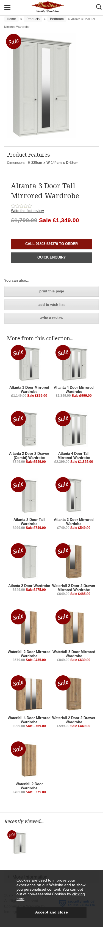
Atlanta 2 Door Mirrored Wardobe (74, 522)
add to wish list (51, 305)
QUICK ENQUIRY (51, 257)
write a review (51, 318)
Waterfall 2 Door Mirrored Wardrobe (29, 654)
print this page (51, 291)
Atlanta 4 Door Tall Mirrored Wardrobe (74, 456)
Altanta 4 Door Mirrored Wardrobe (74, 389)
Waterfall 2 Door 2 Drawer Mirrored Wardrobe (73, 588)
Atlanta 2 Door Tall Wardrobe (29, 522)
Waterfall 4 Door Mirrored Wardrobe (29, 720)
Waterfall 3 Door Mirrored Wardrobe (73, 654)
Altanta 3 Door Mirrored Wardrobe (29, 389)
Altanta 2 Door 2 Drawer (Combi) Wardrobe (29, 456)
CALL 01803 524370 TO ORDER (51, 244)
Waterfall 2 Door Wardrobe (29, 786)
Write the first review (27, 211)
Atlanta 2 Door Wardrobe (29, 586)
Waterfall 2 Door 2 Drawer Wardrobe (73, 720)
